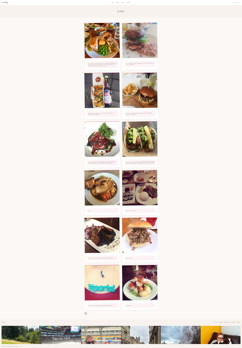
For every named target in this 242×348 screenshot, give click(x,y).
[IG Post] (102, 40)
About (118, 2)
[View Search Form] (238, 2)
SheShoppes (21, 346)
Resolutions (226, 322)
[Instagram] (234, 3)
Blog (123, 2)
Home (113, 2)
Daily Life (216, 322)
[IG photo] (139, 40)
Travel (238, 322)
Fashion (221, 322)
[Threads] (236, 3)
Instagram (233, 322)
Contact (128, 2)
